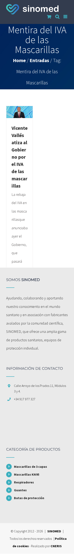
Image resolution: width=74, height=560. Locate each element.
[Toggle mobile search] (57, 16)
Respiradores (24, 482)
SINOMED (54, 531)
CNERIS (56, 546)
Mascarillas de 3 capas (30, 466)
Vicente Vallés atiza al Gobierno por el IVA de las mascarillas (20, 157)
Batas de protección (29, 498)
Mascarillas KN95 (26, 474)
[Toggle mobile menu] (66, 16)
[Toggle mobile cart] (49, 16)
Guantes (20, 490)
